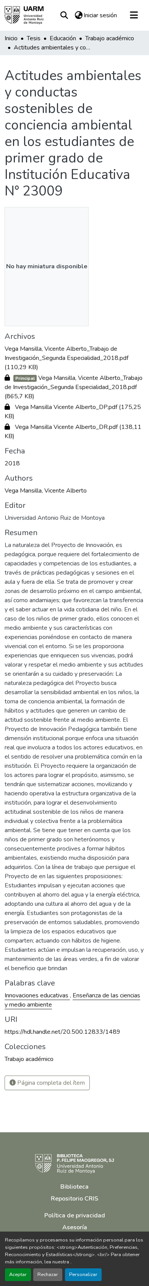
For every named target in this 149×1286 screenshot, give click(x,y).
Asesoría (74, 1227)
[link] (74, 358)
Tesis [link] (33, 38)
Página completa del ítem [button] (50, 1083)
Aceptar (18, 1274)
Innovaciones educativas (37, 995)
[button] (24, 15)
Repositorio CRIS (74, 1198)
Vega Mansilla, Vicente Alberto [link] (46, 490)
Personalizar (83, 1274)
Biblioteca (74, 1187)
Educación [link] (63, 38)
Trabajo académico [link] (109, 38)
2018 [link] (12, 463)
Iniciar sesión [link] (100, 15)
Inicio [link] (11, 38)
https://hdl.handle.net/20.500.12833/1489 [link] (62, 1032)
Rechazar (47, 1274)
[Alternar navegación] (133, 15)
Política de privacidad (74, 1215)
